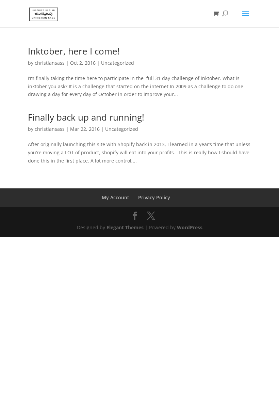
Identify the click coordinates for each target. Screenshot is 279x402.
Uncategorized (117, 63)
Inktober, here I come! (74, 51)
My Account (115, 197)
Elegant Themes (125, 227)
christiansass (50, 63)
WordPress (189, 227)
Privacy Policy (154, 197)
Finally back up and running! (86, 117)
